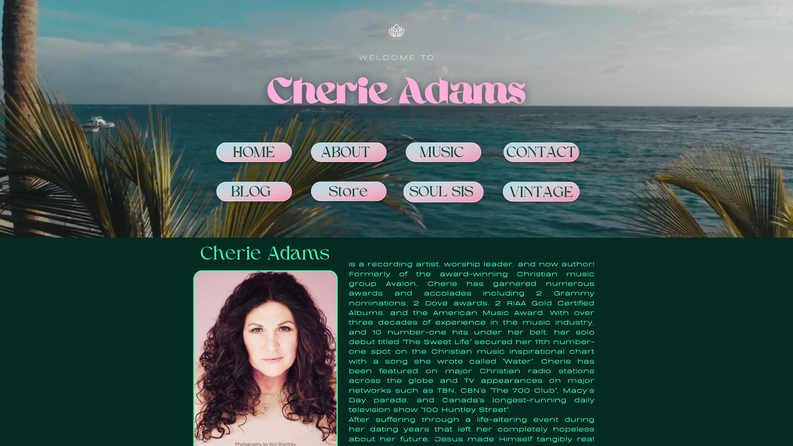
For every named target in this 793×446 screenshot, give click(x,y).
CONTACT (541, 153)
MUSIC (442, 153)
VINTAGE (541, 193)
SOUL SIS (441, 193)
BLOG (251, 192)
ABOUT (345, 153)
